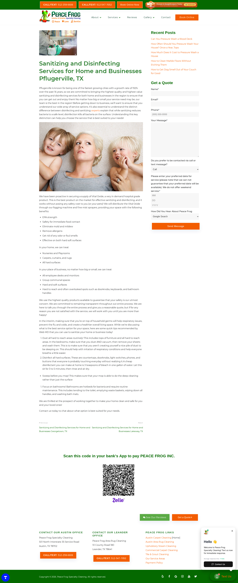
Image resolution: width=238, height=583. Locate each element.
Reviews (132, 17)
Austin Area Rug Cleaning (160, 542)
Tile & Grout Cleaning (157, 554)
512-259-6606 (58, 5)
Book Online (186, 17)
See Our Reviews (156, 517)
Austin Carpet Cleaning (158, 537)
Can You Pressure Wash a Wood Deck (171, 39)
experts (95, 110)
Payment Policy (154, 562)
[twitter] (195, 576)
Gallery (148, 17)
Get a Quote (184, 517)
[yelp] (162, 576)
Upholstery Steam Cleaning (161, 546)
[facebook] (169, 576)
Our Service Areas (155, 558)
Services (113, 17)
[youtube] (189, 576)
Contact (166, 17)
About (95, 17)
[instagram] (182, 576)
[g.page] (175, 576)
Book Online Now (129, 5)
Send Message (175, 226)
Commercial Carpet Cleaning (162, 550)
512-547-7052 (97, 5)
